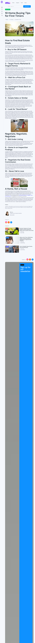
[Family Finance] (2, 13)
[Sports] (2, 11)
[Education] (2, 7)
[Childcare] (2, 15)
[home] (2, 2)
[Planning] (2, 9)
